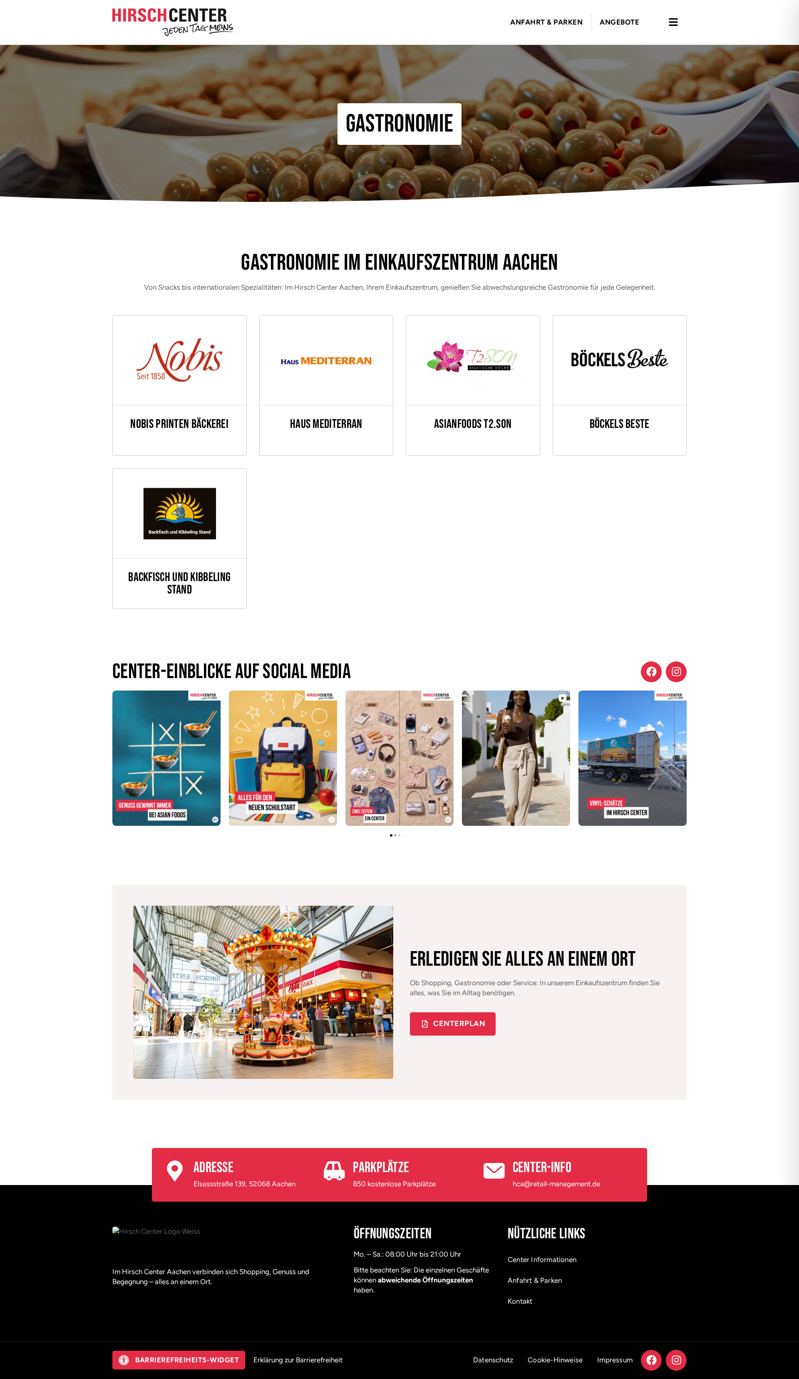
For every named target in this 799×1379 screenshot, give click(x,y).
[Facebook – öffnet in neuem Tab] (651, 671)
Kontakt (520, 1301)
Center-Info (542, 1168)
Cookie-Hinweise (555, 1360)
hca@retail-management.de (556, 1184)
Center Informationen (542, 1259)
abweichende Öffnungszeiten (425, 1280)
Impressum (615, 1360)
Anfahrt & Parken (535, 1280)
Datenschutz (493, 1360)
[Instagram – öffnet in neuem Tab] (676, 671)
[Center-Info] (494, 1170)
